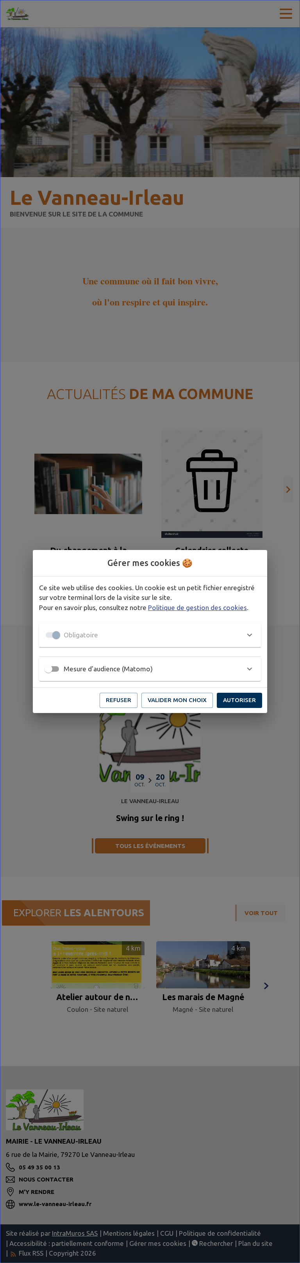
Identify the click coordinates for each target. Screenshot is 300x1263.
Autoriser (239, 700)
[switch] (48, 669)
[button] (150, 635)
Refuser (118, 700)
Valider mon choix (177, 700)
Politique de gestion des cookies (197, 607)
